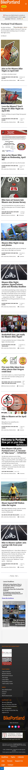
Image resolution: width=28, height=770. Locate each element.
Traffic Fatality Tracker (7, 683)
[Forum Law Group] (7, 656)
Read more (4, 300)
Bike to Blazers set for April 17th (14, 417)
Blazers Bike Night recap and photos (13, 244)
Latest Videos (5, 679)
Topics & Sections (6, 671)
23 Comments (21, 306)
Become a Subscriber (7, 702)
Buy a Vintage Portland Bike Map (10, 710)
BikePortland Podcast (7, 675)
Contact (4, 693)
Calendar (21, 757)
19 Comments (21, 80)
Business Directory (6, 673)
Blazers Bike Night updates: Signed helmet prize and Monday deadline (14, 284)
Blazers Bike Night (6, 77)
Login (3, 765)
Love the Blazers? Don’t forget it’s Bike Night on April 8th (12, 108)
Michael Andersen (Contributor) (9, 215)
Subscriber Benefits (6, 708)
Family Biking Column (7, 681)
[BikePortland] (10, 2)
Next (17, 576)
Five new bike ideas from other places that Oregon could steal (13, 369)
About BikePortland (7, 689)
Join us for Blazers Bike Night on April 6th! (12, 69)
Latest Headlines (8, 581)
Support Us (19, 761)
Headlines (4, 757)
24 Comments (21, 516)
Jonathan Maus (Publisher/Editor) (9, 80)
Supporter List (5, 712)
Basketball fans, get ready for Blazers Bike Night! (13, 335)
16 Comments (21, 348)
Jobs (3, 761)
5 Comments (21, 567)
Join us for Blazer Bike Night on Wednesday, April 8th (14, 157)
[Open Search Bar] (2, 10)
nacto (12, 382)
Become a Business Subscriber (9, 704)
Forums (9, 761)
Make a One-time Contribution (9, 706)
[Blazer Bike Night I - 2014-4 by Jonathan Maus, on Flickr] (20, 27)
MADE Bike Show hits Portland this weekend (13, 589)
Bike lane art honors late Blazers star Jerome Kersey (14, 201)
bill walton (4, 514)
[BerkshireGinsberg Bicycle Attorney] (7, 664)
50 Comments (21, 386)
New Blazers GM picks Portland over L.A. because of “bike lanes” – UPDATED (14, 450)
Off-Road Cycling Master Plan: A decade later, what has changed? (12, 585)
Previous (11, 576)
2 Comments (21, 122)
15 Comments (21, 215)
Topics (13, 757)
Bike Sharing (4, 382)
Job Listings (5, 677)
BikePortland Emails (7, 695)
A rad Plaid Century (8, 587)
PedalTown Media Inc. (18, 744)
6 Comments (21, 169)
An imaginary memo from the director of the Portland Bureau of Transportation (12, 594)
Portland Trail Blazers (7, 211)
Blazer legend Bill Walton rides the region (13, 504)
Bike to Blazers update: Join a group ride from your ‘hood (14, 545)
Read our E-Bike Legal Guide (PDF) (12, 739)
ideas (9, 382)
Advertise (4, 691)
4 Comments (21, 430)
